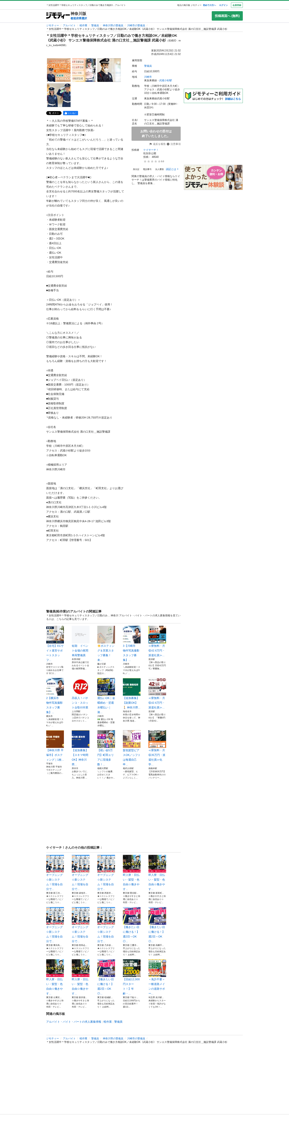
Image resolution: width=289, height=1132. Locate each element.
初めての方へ (209, 5)
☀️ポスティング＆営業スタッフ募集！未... (105, 652)
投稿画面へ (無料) (227, 15)
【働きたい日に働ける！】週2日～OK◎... (131, 934)
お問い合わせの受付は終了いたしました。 (156, 134)
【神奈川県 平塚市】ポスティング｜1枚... (55, 755)
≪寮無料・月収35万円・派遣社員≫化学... (156, 757)
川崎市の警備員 (136, 25)
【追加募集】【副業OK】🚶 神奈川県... (131, 702)
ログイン (223, 5)
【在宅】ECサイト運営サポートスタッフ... (55, 652)
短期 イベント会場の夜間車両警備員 (80, 650)
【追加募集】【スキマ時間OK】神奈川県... (80, 757)
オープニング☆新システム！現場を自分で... (54, 882)
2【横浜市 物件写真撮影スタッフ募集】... (54, 705)
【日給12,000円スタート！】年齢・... (131, 986)
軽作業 (83, 25)
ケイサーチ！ (151, 149)
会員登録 (237, 5)
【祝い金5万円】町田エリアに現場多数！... (105, 757)
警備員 (95, 25)
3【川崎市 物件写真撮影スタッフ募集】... (131, 652)
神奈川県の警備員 (113, 25)
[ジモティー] (58, 15)
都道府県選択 (79, 18)
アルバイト (69, 25)
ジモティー (52, 25)
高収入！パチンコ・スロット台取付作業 (80, 702)
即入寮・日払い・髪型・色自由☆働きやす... (131, 882)
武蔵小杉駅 (165, 80)
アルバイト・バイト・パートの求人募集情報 (73, 1021)
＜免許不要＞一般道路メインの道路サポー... (156, 986)
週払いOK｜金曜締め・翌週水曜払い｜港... (106, 705)
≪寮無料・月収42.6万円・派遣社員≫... (156, 650)
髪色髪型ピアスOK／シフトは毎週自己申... (132, 757)
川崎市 (148, 76)
